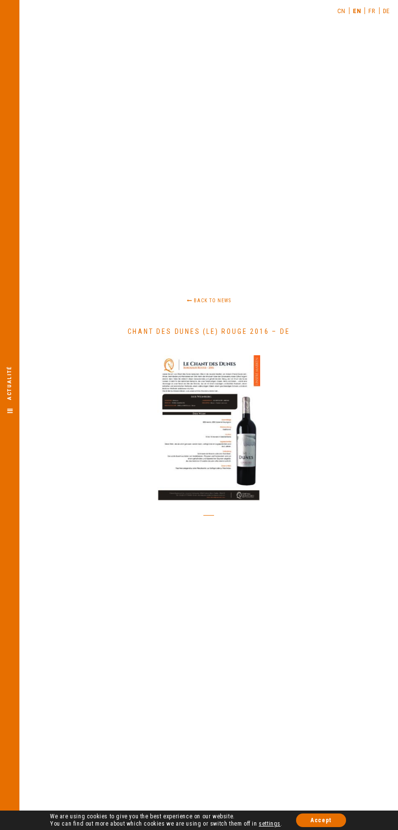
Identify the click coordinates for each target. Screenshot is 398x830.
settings (270, 823)
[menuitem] (341, 10)
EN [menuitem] (357, 11)
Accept (321, 820)
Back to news (211, 300)
